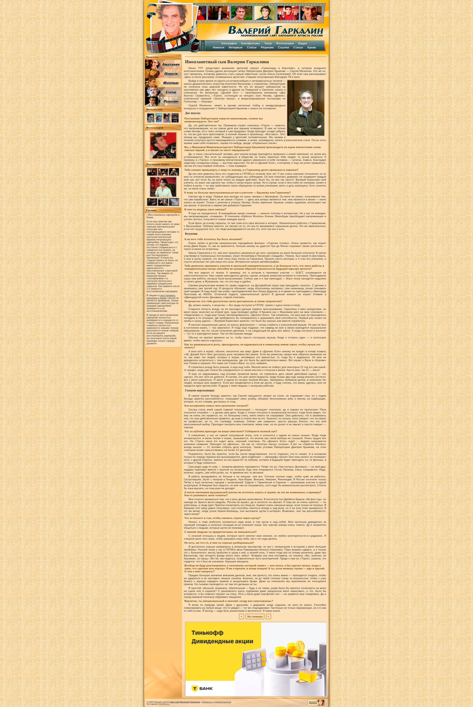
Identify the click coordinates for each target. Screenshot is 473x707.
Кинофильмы (250, 43)
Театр (268, 43)
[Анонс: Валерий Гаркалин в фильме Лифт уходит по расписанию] (174, 172)
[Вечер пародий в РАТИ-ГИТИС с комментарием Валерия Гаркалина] (152, 202)
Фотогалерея (285, 43)
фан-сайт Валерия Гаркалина (185, 702)
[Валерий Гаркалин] (172, 27)
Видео (302, 43)
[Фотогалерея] (163, 158)
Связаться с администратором (216, 702)
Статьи (251, 47)
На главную (255, 616)
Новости (218, 47)
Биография (229, 43)
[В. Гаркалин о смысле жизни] (163, 196)
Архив (311, 47)
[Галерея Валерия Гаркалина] (264, 12)
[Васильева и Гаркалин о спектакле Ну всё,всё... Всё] (163, 202)
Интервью (236, 47)
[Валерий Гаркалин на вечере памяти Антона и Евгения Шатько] (163, 172)
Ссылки (283, 47)
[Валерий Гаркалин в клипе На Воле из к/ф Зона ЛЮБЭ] (174, 202)
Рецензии (267, 47)
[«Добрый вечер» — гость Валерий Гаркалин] (152, 172)
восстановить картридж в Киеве (161, 296)
